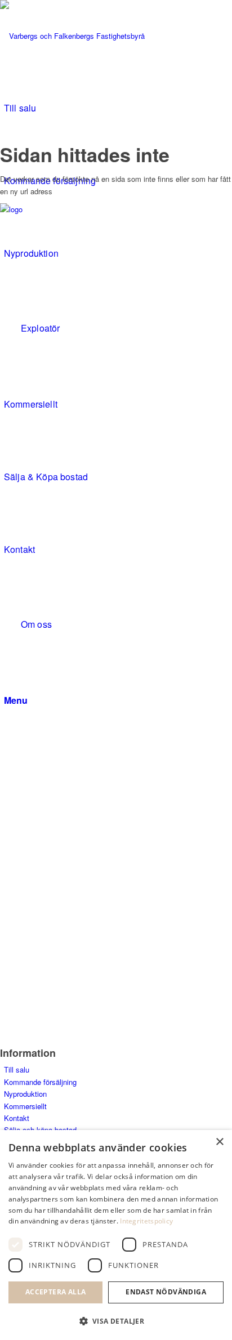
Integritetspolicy (146, 1221)
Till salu (16, 1069)
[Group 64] (84, 35)
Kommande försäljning (40, 1082)
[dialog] (116, 1235)
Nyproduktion (25, 1093)
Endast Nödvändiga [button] (166, 1292)
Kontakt (16, 1118)
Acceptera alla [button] (55, 1292)
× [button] (219, 1142)
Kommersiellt (25, 1106)
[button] (116, 1321)
